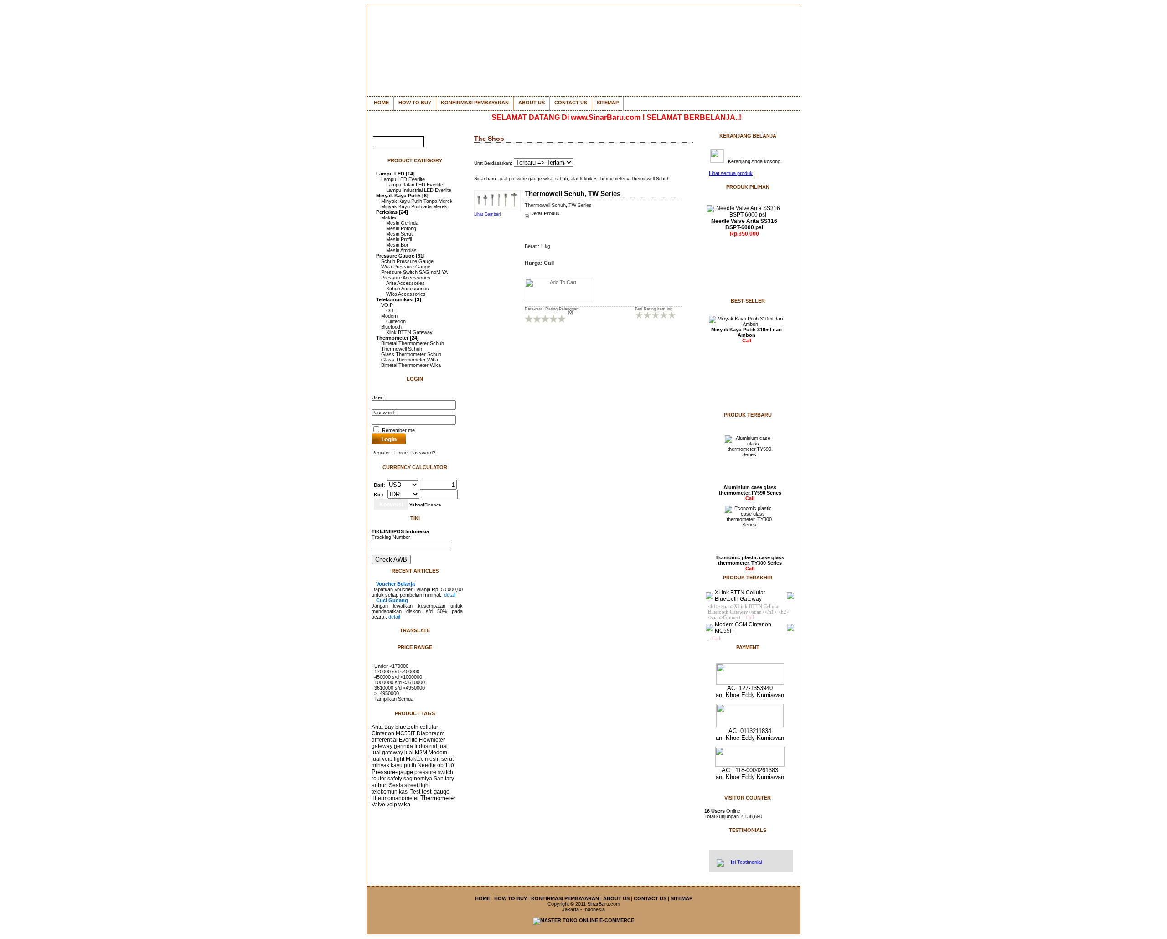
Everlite (408, 740)
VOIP (387, 305)
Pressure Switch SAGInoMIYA (414, 272)
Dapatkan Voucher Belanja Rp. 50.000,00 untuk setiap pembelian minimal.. (417, 589)
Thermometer (437, 798)
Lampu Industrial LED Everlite (418, 190)
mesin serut (439, 759)
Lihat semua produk (731, 173)
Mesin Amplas (401, 250)
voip (392, 804)
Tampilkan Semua (393, 699)
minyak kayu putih (394, 765)
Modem (389, 316)
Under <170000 (391, 666)
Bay (389, 727)
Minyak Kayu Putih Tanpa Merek (417, 201)
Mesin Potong (401, 228)
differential (385, 740)
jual (443, 746)
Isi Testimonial (745, 862)
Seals (396, 785)
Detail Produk (545, 213)
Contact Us (570, 102)
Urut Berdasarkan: (494, 162)
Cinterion (396, 321)
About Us (531, 102)
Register (381, 452)
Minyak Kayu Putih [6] (402, 195)
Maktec (389, 217)
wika (404, 804)
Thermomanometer (395, 798)
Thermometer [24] (397, 338)
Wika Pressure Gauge (405, 266)
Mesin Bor (397, 245)
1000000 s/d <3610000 (399, 682)
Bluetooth (391, 327)
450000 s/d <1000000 (398, 677)
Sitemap (608, 102)
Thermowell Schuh (401, 348)
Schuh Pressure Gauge (407, 261)
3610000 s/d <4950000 (399, 688)
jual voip (382, 759)
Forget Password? (414, 452)
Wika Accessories (406, 294)
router (379, 778)
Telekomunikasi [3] (398, 299)
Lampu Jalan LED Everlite (414, 184)
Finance (425, 504)
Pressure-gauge (392, 772)
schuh (379, 785)
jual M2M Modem (425, 752)
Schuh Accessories (407, 288)
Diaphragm (430, 733)
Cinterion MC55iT (393, 733)
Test (415, 792)
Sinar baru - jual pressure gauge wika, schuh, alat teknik (533, 178)
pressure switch (433, 772)
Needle (427, 765)
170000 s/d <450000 (396, 671)
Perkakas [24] (392, 212)
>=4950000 (386, 693)
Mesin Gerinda (402, 223)
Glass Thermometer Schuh (411, 354)
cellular (429, 727)
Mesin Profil (399, 239)
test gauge (435, 792)
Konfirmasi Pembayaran (475, 102)
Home (381, 102)
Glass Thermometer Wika (409, 359)
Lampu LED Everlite (403, 179)
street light (417, 785)
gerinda (403, 746)
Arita (377, 727)
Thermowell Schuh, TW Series (572, 193)
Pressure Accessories (405, 277)
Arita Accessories (405, 283)
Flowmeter (432, 740)
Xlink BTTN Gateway (409, 332)
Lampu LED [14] (395, 173)
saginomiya (417, 778)
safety (394, 778)
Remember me (398, 430)
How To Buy (414, 102)
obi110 (445, 765)
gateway (382, 746)
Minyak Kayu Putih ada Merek (414, 206)
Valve (378, 804)
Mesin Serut (399, 234)
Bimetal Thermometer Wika (411, 365)
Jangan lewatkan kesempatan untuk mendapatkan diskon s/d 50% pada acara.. (417, 608)
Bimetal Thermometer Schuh (412, 343)
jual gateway (387, 752)
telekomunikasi (390, 792)
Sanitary (444, 778)
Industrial (425, 746)
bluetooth (406, 727)
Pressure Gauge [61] (400, 255)
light (399, 759)
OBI (390, 310)
